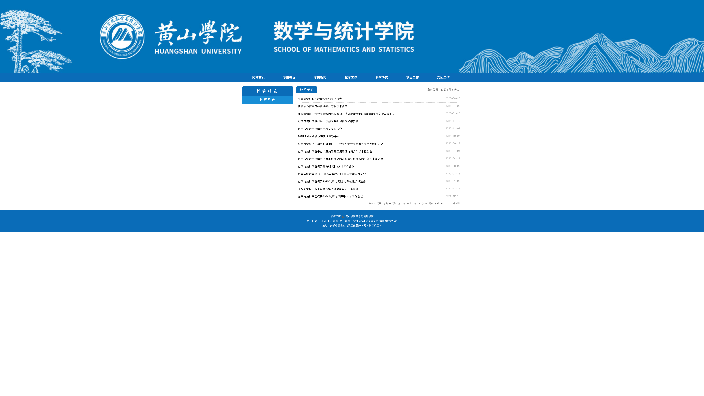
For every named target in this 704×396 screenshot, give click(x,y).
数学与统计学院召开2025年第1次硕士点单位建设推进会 (332, 181)
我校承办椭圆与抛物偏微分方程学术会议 (322, 106)
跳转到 (456, 203)
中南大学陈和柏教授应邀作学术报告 (320, 98)
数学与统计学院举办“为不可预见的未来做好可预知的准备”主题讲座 (340, 158)
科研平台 (268, 100)
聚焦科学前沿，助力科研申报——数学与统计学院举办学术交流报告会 (340, 143)
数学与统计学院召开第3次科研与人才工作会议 (326, 166)
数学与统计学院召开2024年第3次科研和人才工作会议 (330, 196)
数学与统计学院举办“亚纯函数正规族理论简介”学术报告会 (335, 151)
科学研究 (453, 89)
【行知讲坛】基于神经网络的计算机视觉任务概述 (328, 189)
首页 (443, 89)
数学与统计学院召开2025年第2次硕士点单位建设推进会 (332, 174)
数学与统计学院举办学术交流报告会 (320, 128)
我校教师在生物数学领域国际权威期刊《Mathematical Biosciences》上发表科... (346, 113)
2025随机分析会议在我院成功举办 (319, 136)
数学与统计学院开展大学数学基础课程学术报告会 (328, 121)
